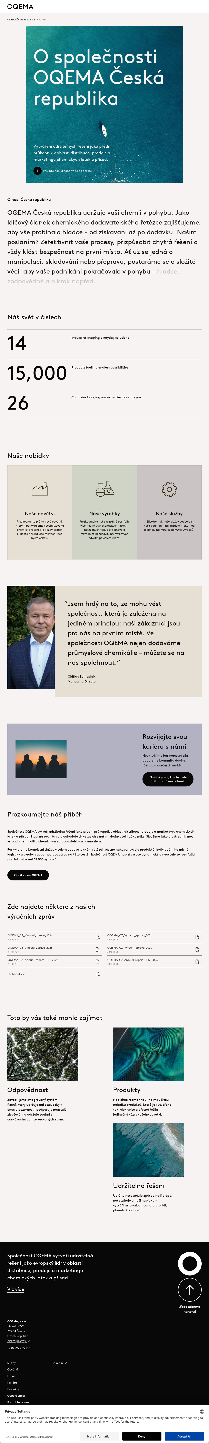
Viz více (15, 1289)
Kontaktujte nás (18, 1402)
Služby (11, 1363)
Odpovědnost (16, 1395)
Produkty (13, 1389)
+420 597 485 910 (18, 1348)
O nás (11, 1376)
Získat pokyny (17, 1341)
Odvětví (12, 1369)
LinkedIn (57, 1363)
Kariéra (12, 1382)
